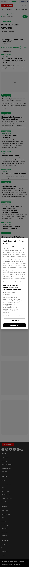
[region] (14, 283)
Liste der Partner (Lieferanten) (12, 316)
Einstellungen (14, 320)
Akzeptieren (14, 325)
